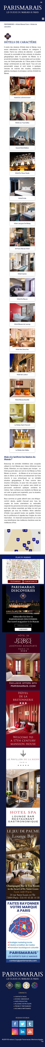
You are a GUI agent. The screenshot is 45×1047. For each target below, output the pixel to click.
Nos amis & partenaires (23, 1008)
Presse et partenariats (23, 1006)
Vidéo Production (21, 1001)
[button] (18, 540)
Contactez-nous (20, 996)
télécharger (15, 581)
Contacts (23, 993)
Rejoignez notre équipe (23, 1004)
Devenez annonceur (22, 999)
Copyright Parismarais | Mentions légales (29, 1039)
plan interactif (31, 581)
